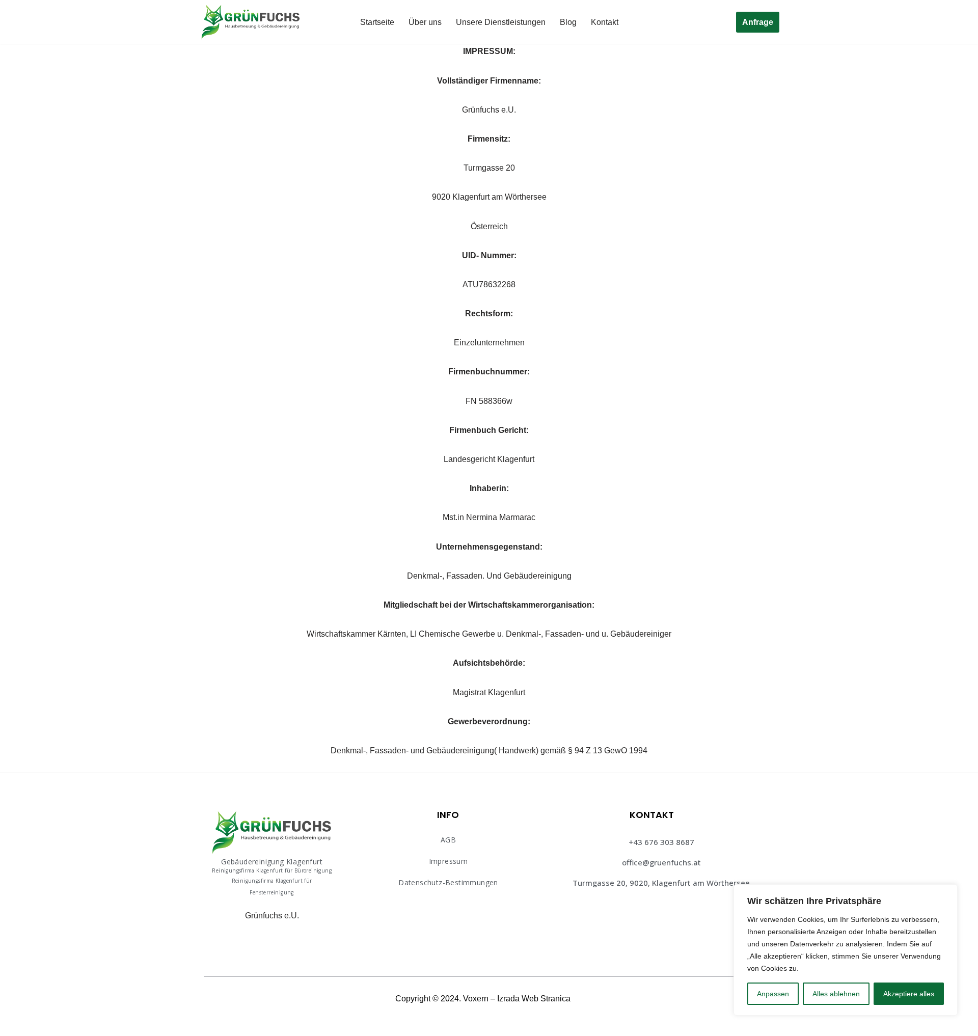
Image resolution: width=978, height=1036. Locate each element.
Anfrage (757, 22)
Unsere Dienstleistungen (501, 22)
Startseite (377, 22)
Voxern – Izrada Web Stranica (516, 998)
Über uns (425, 22)
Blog (568, 22)
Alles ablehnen (836, 994)
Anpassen (773, 994)
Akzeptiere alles (908, 994)
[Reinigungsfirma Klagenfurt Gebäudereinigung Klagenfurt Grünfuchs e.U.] (251, 22)
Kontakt (604, 22)
